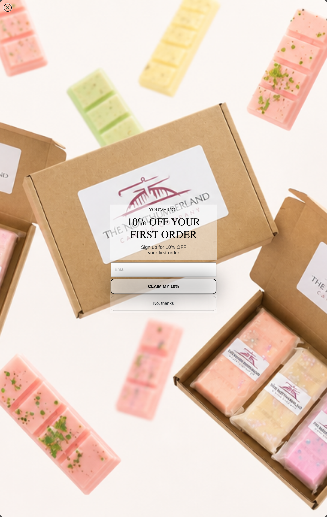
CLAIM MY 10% (163, 286)
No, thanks (163, 303)
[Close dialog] (7, 7)
